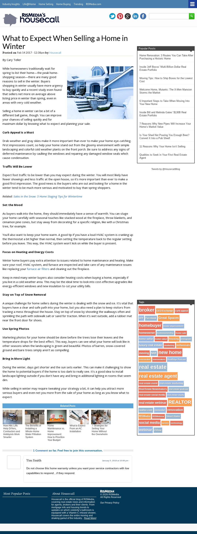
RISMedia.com (93, 4)
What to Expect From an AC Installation (77, 428)
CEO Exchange (165, 311)
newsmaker (145, 359)
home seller (146, 338)
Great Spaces (169, 318)
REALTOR (180, 402)
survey (165, 423)
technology (176, 423)
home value (161, 339)
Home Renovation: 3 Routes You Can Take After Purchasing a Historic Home (166, 57)
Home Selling (46, 4)
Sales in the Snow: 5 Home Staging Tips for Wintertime (47, 196)
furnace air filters (38, 269)
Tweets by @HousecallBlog (165, 169)
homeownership (165, 333)
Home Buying (63, 4)
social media (149, 423)
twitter (112, 16)
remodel (160, 410)
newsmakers (159, 359)
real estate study (175, 395)
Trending (78, 4)
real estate (153, 367)
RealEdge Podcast (177, 359)
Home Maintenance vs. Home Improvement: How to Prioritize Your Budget (56, 432)
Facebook (151, 318)
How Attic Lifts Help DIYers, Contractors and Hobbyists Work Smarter (11, 431)
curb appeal (181, 311)
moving (144, 353)
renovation (175, 410)
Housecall (55, 52)
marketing (169, 345)
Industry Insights (11, 4)
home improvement (174, 326)
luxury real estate (150, 345)
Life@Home (29, 4)
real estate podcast (178, 389)
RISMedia (144, 416)
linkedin (135, 16)
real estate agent (158, 376)
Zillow (158, 430)
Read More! (90, 518)
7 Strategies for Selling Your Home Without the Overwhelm (100, 430)
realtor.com (146, 410)
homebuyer (150, 325)
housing (174, 339)
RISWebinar (158, 416)
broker (146, 310)
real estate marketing (171, 383)
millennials (183, 345)
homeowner (147, 332)
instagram (186, 339)
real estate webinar (152, 402)
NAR (153, 353)
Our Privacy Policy (109, 502)
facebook (143, 16)
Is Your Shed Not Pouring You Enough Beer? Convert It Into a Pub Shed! (164, 137)
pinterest (120, 16)
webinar (145, 430)
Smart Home (173, 416)
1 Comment (40, 450)
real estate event (148, 383)
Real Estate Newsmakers (153, 389)
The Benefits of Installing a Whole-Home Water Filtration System (33, 431)
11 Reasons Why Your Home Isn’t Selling (162, 146)
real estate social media (152, 395)
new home (170, 352)
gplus (127, 16)
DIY (141, 318)
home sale (181, 333)
